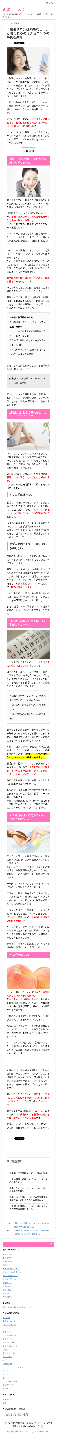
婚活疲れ (6, 1286)
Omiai (5, 1349)
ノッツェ (6, 1374)
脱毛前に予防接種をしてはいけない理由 (28, 1173)
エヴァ (5, 1360)
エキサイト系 (8, 1342)
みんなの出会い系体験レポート (40, 1432)
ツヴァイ (6, 1332)
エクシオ (6, 1318)
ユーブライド (8, 1371)
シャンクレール (9, 1335)
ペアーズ (6, 1328)
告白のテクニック (10, 1276)
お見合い (6, 1293)
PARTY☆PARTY (9, 1325)
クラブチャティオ (10, 1385)
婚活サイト (7, 1283)
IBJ (4, 1378)
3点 (13, 1414)
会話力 (5, 1265)
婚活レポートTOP (21, 1432)
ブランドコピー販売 (17, 1063)
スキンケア (7, 1399)
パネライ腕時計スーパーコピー (22, 1067)
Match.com (7, 1364)
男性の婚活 (7, 1297)
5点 (25, 1414)
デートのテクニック (11, 1269)
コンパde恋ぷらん (10, 1381)
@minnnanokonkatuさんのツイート (19, 1307)
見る (31, 150)
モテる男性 (7, 1258)
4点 (20, 1414)
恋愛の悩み (7, 1261)
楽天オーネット (9, 1321)
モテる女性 (7, 1254)
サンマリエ (7, 1357)
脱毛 (4, 1403)
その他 (5, 1388)
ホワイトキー (8, 1339)
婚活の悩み (7, 1290)
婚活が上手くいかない (12, 1279)
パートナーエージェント (13, 1367)
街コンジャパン (9, 1353)
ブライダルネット (10, 1346)
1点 (4, 1415)
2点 (7, 1414)
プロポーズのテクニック (13, 1272)
